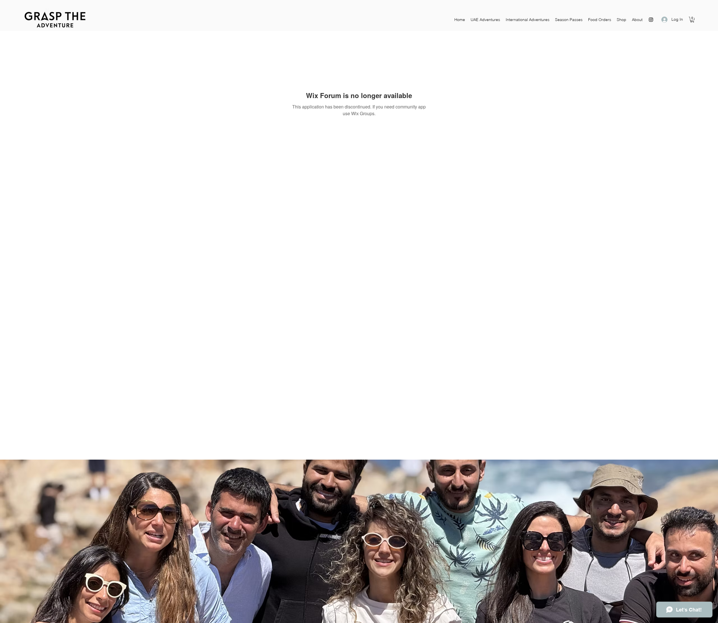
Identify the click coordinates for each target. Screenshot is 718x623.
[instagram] (651, 19)
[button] (692, 19)
